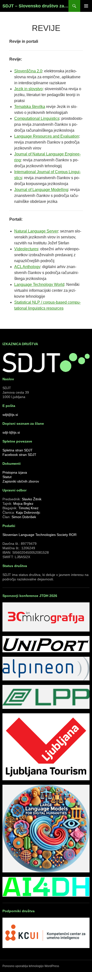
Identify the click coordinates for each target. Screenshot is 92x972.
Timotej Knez (28, 508)
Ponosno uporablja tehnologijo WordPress (30, 966)
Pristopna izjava (14, 472)
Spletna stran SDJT (17, 450)
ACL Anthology (27, 267)
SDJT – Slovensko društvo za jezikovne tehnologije (35, 5)
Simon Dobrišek (24, 517)
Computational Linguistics (36, 118)
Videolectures (26, 249)
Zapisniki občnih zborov (20, 481)
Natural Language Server (36, 231)
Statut (7, 477)
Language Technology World (39, 284)
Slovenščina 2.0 (28, 71)
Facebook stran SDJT (19, 455)
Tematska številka (29, 107)
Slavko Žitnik (31, 499)
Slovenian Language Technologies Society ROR (39, 535)
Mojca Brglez (23, 504)
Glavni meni (86, 6)
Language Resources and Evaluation (46, 136)
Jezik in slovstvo (28, 89)
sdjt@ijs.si (10, 415)
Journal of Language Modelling (41, 190)
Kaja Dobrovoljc (28, 512)
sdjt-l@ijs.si (11, 432)
